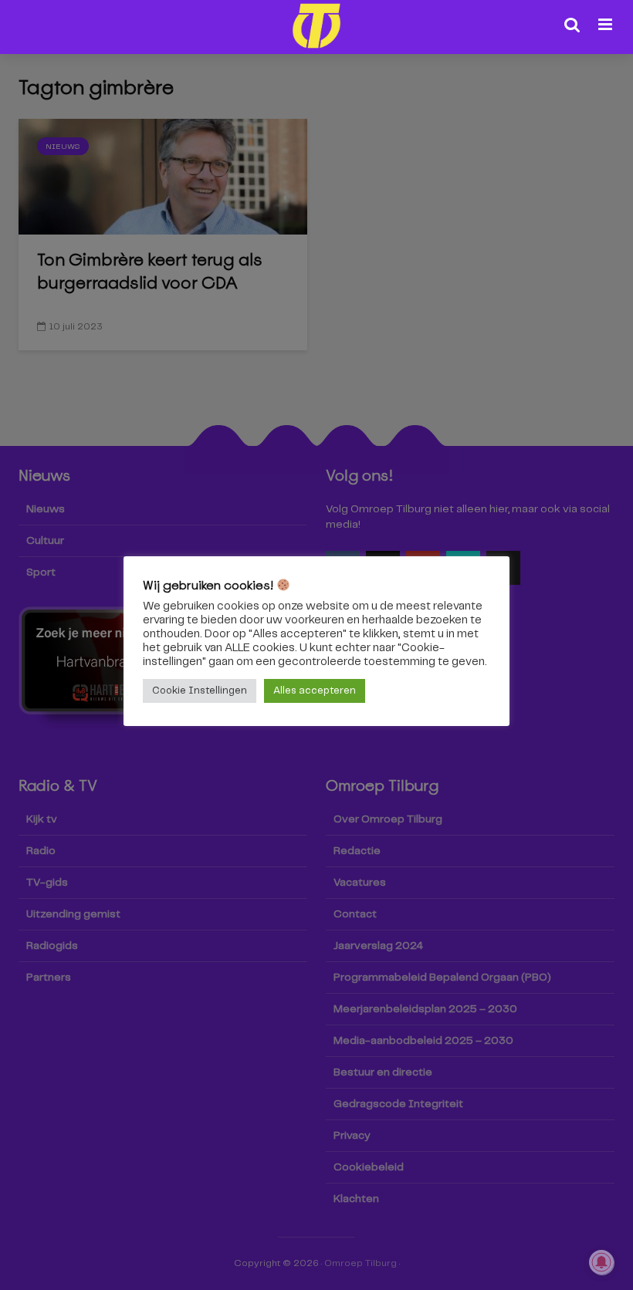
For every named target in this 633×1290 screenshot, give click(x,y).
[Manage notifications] (601, 1262)
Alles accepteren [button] (314, 691)
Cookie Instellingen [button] (199, 691)
